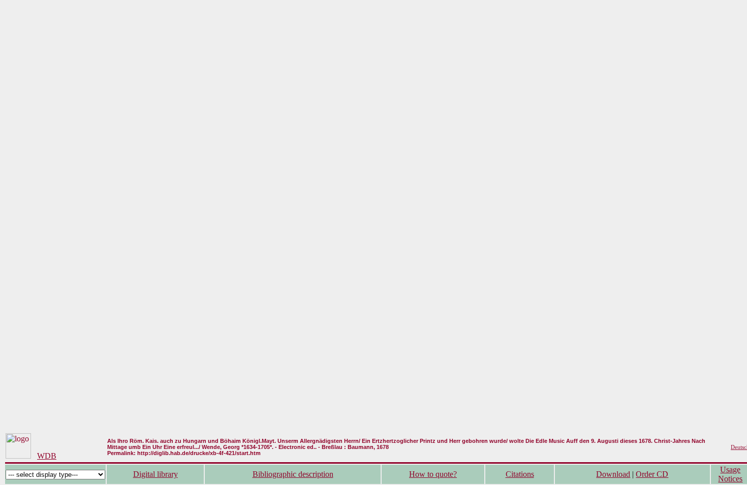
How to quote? (433, 474)
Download (613, 474)
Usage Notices (730, 474)
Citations (520, 474)
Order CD (652, 474)
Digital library (155, 474)
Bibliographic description (293, 474)
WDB (46, 456)
